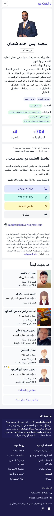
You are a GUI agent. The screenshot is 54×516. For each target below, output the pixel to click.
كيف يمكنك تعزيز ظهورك (16, 462)
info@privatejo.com (38, 497)
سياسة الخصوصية (16, 468)
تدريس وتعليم (29, 99)
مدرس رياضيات (43, 99)
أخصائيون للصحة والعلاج (41, 455)
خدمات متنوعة (45, 468)
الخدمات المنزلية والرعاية (44, 462)
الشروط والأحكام (16, 473)
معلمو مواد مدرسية (27, 399)
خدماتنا (48, 478)
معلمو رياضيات (27, 390)
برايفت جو (46, 415)
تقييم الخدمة (25, 206)
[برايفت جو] (44, 3)
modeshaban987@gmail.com (25, 224)
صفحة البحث (18, 450)
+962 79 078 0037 (39, 492)
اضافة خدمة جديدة (15, 455)
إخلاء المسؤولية (31, 253)
